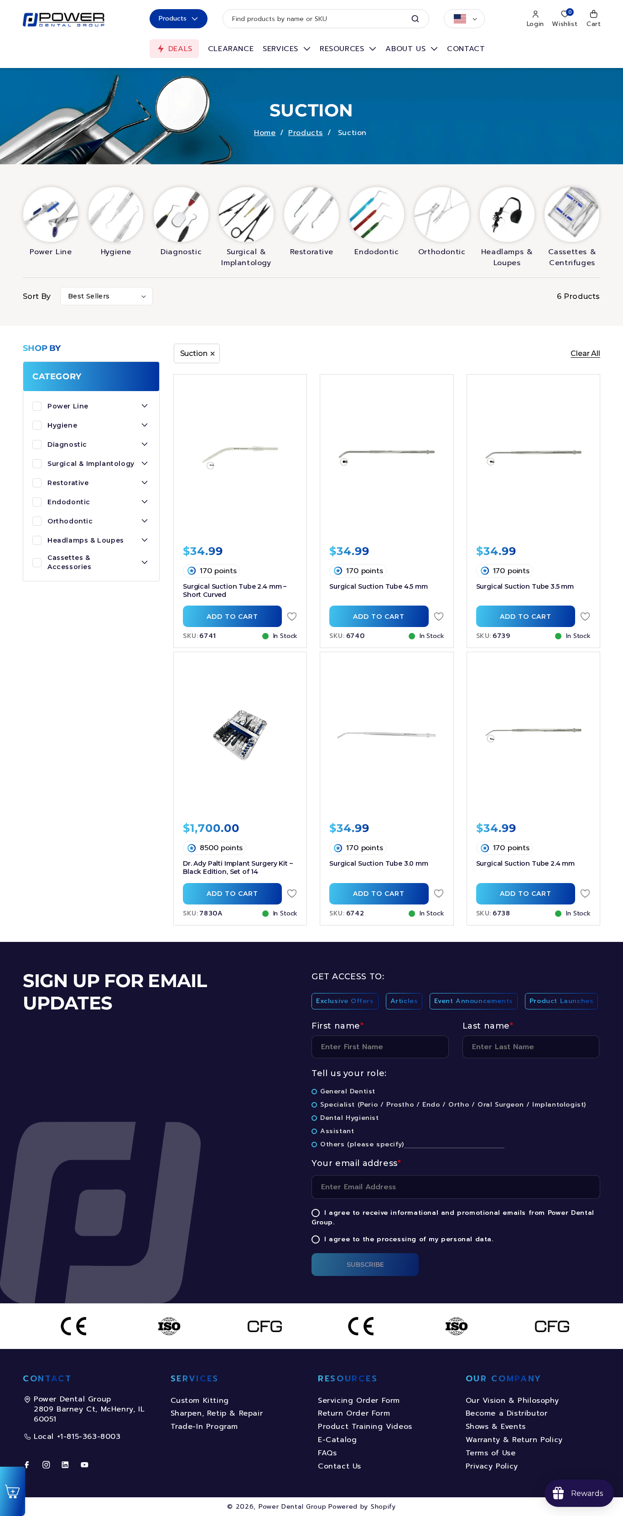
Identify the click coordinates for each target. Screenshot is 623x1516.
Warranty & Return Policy (514, 1439)
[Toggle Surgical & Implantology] (144, 464)
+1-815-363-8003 (89, 1436)
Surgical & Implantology (246, 257)
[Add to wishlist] (291, 616)
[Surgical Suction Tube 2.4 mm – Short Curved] (240, 458)
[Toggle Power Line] (144, 406)
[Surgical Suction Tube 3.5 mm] (533, 458)
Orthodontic (442, 251)
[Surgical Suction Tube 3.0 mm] (386, 735)
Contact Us (339, 1466)
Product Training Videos (365, 1426)
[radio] (345, 1003)
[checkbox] (456, 1003)
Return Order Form (354, 1413)
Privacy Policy (492, 1466)
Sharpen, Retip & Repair (217, 1413)
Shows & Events (496, 1426)
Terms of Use (491, 1453)
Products (173, 18)
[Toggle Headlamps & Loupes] (144, 540)
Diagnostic (181, 251)
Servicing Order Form (359, 1400)
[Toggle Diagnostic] (144, 444)
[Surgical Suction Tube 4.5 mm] (386, 458)
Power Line (51, 251)
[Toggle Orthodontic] (144, 521)
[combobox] (326, 18)
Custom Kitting (200, 1400)
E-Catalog (337, 1439)
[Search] (415, 19)
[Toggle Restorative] (144, 483)
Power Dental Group (293, 1506)
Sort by (37, 296)
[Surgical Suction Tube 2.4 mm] (533, 735)
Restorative (311, 251)
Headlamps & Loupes (507, 257)
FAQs (327, 1453)
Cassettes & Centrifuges (572, 257)
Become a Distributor (507, 1413)
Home (264, 132)
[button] (287, 48)
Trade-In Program (205, 1426)
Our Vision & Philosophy (512, 1400)
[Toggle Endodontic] (144, 502)
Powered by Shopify (362, 1506)
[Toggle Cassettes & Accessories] (144, 563)
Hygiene (116, 251)
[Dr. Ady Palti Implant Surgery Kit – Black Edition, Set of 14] (240, 735)
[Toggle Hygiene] (144, 425)
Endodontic (376, 251)
